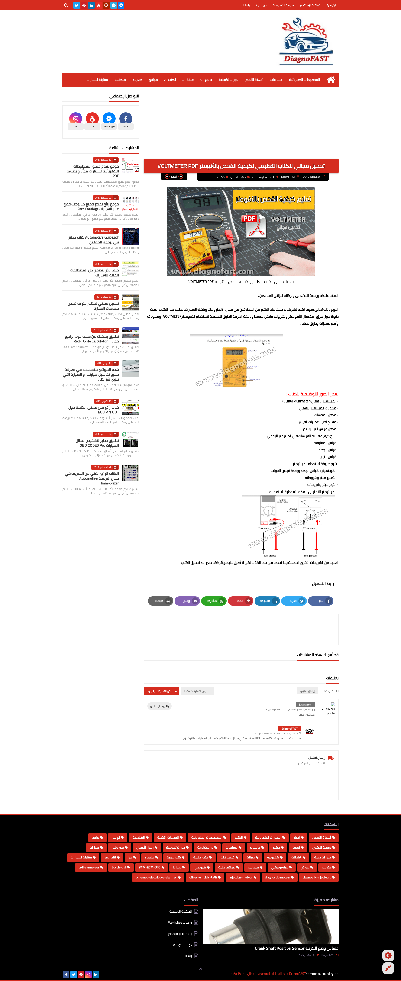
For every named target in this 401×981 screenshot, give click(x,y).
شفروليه (273, 857)
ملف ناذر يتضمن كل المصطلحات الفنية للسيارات (94, 272)
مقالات (326, 867)
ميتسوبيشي (279, 867)
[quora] (106, 5)
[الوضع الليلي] (388, 955)
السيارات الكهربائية (268, 837)
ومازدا (177, 867)
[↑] (200, 968)
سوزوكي (118, 847)
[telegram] (113, 5)
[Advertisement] (241, 126)
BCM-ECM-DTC (149, 867)
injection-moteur (241, 877)
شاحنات (296, 857)
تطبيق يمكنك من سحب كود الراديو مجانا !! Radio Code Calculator (92, 339)
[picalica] (103, 974)
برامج (208, 80)
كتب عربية (174, 857)
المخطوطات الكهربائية (304, 80)
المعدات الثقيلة (168, 837)
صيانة (190, 80)
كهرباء (137, 80)
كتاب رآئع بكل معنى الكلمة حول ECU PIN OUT (93, 410)
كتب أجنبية (200, 857)
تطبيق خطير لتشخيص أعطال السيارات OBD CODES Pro (97, 443)
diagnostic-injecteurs (317, 877)
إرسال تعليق (157, 706)
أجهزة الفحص (254, 80)
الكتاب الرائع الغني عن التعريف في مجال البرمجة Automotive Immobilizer (92, 478)
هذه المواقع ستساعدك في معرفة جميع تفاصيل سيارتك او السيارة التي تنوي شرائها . (91, 374)
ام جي (116, 837)
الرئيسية (331, 5)
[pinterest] (84, 5)
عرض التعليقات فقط (196, 691)
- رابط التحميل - (324, 583)
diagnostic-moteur (277, 877)
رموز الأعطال (145, 847)
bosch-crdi (119, 867)
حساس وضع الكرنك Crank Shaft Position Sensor (297, 948)
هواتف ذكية (226, 867)
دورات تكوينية (228, 80)
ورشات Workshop (180, 923)
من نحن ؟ (261, 5)
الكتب (172, 80)
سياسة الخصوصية (283, 5)
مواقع (153, 80)
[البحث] (65, 5)
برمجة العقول (321, 847)
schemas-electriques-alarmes (156, 877)
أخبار (297, 837)
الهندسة (139, 837)
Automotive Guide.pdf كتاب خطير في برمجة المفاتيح (93, 239)
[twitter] (76, 5)
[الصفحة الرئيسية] (331, 79)
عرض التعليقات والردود (160, 691)
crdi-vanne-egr (89, 867)
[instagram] (88, 974)
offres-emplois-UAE (203, 877)
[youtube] (99, 5)
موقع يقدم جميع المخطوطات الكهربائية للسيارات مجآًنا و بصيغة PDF (93, 171)
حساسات (276, 80)
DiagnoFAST (290, 728)
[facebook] (66, 974)
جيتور (276, 847)
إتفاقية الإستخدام (310, 5)
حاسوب (255, 847)
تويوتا (296, 847)
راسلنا (246, 5)
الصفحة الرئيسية (264, 176)
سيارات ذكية (322, 857)
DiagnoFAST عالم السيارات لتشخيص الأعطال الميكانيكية (268, 973)
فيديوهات (227, 857)
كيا (130, 857)
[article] (195, 630)
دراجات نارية (205, 847)
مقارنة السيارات (97, 80)
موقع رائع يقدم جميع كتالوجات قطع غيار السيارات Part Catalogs (91, 206)
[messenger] (121, 5)
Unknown (305, 704)
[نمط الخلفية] (388, 968)
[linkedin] (91, 5)
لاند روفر (110, 857)
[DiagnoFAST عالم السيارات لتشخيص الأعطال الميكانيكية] (305, 41)
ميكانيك (120, 80)
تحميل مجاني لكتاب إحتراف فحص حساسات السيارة (93, 306)
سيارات (94, 847)
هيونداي (200, 867)
